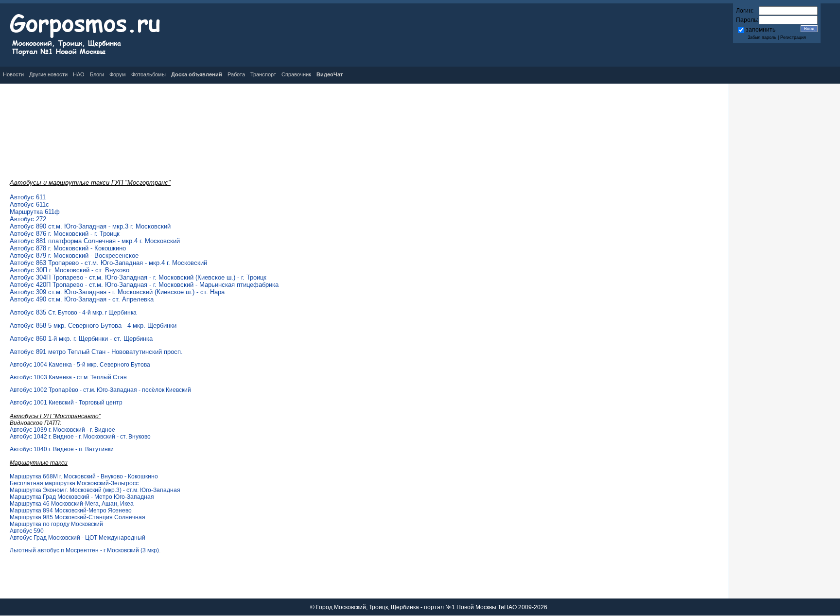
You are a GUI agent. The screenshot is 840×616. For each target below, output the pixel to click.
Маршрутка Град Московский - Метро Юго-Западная (82, 496)
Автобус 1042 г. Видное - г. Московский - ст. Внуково (80, 436)
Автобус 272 (28, 219)
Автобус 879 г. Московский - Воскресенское (74, 255)
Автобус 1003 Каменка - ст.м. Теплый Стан (68, 377)
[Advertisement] (365, 115)
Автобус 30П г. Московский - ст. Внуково (69, 270)
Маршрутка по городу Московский (56, 524)
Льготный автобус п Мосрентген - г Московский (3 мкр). (85, 550)
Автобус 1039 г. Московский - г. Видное (62, 429)
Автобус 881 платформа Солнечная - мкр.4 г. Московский (95, 241)
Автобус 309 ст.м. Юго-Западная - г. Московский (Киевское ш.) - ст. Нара (117, 292)
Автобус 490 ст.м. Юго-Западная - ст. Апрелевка (82, 299)
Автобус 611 (28, 197)
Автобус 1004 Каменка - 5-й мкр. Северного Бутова (80, 364)
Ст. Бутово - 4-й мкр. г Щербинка (73, 312)
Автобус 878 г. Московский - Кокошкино (68, 248)
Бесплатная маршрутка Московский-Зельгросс (74, 483)
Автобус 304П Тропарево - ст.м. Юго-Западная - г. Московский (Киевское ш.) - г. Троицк (138, 277)
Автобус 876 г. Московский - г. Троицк (65, 233)
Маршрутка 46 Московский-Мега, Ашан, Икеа (72, 503)
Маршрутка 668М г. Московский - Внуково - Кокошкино (84, 476)
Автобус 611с (29, 204)
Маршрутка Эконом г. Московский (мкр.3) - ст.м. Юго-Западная (95, 490)
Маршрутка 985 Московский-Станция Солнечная (77, 517)
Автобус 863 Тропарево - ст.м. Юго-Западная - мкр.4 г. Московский (108, 262)
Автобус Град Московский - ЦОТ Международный (77, 537)
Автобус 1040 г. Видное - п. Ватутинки (62, 449)
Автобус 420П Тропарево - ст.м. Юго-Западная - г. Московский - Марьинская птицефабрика (144, 284)
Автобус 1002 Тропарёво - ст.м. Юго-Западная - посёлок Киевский (100, 390)
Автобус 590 (27, 531)
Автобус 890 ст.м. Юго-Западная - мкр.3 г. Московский (90, 226)
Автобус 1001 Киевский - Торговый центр (66, 402)
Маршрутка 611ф (35, 211)
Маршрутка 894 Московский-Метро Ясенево (71, 510)
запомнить (760, 29)
